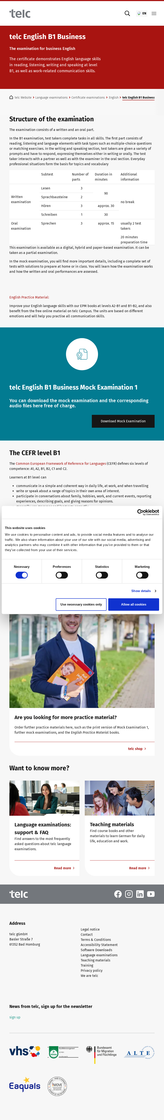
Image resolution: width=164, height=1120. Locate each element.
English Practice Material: (29, 297)
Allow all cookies (133, 604)
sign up (14, 1017)
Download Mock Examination (123, 421)
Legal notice (90, 929)
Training (87, 965)
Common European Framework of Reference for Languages (61, 464)
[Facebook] (118, 894)
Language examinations (99, 955)
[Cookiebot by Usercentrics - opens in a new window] (140, 512)
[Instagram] (129, 894)
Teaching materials (95, 960)
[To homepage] (19, 13)
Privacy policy (91, 971)
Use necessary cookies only (81, 604)
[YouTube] (151, 894)
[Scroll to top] (154, 1110)
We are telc (89, 976)
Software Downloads (96, 950)
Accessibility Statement (99, 945)
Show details (141, 591)
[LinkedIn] (140, 894)
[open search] (127, 13)
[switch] (62, 575)
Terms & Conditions (96, 940)
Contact (87, 935)
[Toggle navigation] (154, 13)
